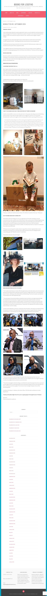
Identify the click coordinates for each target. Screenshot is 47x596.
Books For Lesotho (23, 4)
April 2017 (11, 535)
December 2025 (12, 438)
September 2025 (12, 441)
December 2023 (12, 461)
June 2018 (11, 526)
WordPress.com (34, 593)
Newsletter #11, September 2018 (14, 24)
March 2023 (11, 470)
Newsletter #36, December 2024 (15, 430)
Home (6, 12)
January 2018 (11, 529)
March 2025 (11, 447)
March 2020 (11, 505)
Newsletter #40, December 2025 (15, 419)
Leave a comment (14, 27)
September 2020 (12, 500)
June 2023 (11, 467)
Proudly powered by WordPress (16, 593)
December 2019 (12, 508)
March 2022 (11, 482)
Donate (27, 15)
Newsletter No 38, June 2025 (14, 425)
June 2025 (11, 444)
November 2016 (12, 544)
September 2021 (12, 488)
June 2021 (11, 491)
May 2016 (11, 558)
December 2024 (12, 450)
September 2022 (12, 476)
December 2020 (12, 497)
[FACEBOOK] (23, 591)
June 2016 (11, 556)
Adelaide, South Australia (7, 574)
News (17, 12)
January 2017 (11, 541)
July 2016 (11, 553)
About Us (12, 12)
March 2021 (11, 494)
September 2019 (12, 511)
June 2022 (11, 479)
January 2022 (11, 485)
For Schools (20, 15)
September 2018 (12, 523)
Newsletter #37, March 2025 (14, 428)
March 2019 (11, 517)
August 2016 (11, 550)
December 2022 (12, 473)
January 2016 (11, 561)
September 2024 (12, 453)
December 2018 (12, 520)
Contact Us (37, 12)
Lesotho (30, 12)
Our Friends (23, 12)
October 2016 (11, 547)
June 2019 (11, 514)
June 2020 (11, 503)
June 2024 (11, 455)
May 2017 (11, 532)
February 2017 (11, 538)
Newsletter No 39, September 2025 (15, 422)
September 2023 (12, 464)
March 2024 (11, 458)
